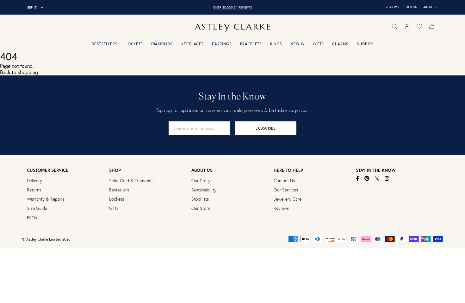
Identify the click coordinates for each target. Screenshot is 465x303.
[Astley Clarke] (232, 28)
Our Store (200, 208)
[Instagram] (387, 178)
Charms (340, 44)
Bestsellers (104, 44)
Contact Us (284, 181)
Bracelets (251, 44)
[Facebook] (357, 178)
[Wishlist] (419, 26)
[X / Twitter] (377, 178)
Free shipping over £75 (232, 7)
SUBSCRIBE (266, 128)
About (430, 7)
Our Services (286, 190)
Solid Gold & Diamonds (131, 181)
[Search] (394, 26)
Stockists (200, 199)
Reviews (392, 7)
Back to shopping (19, 72)
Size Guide (37, 208)
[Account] (407, 26)
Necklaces (192, 44)
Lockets (134, 44)
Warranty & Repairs (45, 199)
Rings (276, 44)
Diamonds (161, 44)
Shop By (365, 44)
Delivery (34, 181)
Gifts (318, 44)
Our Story (200, 181)
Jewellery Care (287, 199)
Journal (411, 7)
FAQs (32, 218)
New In (297, 44)
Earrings (222, 44)
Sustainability (203, 190)
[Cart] (431, 26)
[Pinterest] (366, 178)
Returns (34, 190)
